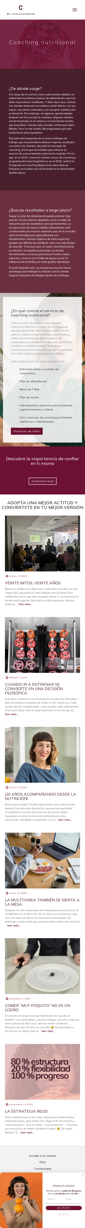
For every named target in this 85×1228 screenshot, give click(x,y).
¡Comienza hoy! (42, 481)
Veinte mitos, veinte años (33, 582)
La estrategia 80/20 (26, 1111)
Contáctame (42, 1168)
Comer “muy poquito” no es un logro (37, 1007)
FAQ (42, 1162)
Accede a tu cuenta (42, 1156)
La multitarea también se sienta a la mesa (42, 902)
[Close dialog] (82, 1174)
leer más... (25, 604)
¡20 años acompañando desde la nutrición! (40, 796)
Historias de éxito (27, 431)
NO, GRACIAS (64, 1214)
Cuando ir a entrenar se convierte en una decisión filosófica (34, 688)
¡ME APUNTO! (64, 1208)
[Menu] (74, 9)
